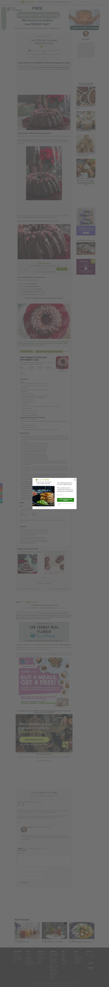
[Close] (75, 479)
